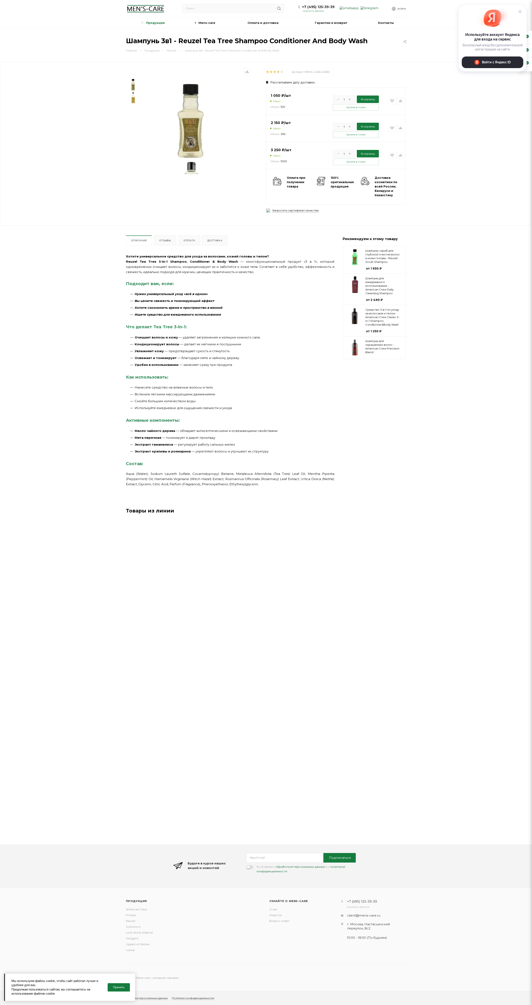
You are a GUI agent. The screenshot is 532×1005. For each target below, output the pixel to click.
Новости (275, 915)
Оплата (189, 240)
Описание (139, 240)
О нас (273, 909)
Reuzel (130, 921)
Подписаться (340, 858)
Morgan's (132, 938)
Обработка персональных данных (145, 998)
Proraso (131, 915)
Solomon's (133, 926)
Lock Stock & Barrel (139, 932)
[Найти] (279, 8)
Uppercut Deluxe (137, 944)
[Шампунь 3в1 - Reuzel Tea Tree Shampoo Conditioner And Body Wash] (191, 120)
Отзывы (165, 240)
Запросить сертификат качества (295, 210)
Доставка (214, 240)
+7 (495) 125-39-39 (318, 7)
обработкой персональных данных (300, 866)
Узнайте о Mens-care (288, 901)
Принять (118, 987)
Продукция (136, 901)
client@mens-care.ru (363, 915)
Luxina (130, 950)
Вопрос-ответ (279, 921)
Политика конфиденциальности (193, 998)
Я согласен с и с (301, 869)
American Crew (136, 909)
